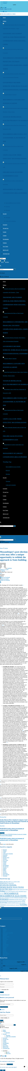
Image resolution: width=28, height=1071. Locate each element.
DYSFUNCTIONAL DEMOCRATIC (8, 886)
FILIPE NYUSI (22, 889)
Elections (8, 210)
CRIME (18, 881)
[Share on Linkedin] (14, 581)
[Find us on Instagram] (4, 7)
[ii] (18, 613)
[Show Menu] (0, 535)
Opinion (5, 242)
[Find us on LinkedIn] (3, 7)
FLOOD (26, 889)
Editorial (5, 856)
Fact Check (5, 246)
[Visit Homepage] (8, 14)
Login (5, 11)
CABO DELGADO (7, 881)
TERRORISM (3, 904)
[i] (22, 585)
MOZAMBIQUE (11, 893)
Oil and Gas (5, 228)
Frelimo (2, 891)
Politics (4, 21)
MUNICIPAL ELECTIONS (9, 897)
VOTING (23, 905)
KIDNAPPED (21, 891)
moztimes (9, 568)
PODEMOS (4, 899)
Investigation (6, 239)
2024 (1, 881)
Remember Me (5, 989)
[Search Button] (0, 265)
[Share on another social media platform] (14, 582)
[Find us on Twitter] (1, 7)
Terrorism (8, 217)
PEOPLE (25, 897)
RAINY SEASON (11, 902)
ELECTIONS (18, 887)
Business (5, 849)
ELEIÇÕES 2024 (6, 889)
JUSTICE (16, 891)
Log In (2, 1009)
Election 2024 (6, 857)
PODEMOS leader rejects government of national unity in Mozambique (12, 839)
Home (4, 17)
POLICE (8, 206)
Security (5, 213)
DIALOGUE (11, 883)
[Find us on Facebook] (0, 7)
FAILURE (17, 889)
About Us (5, 1)
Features (5, 861)
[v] (7, 742)
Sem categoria (6, 874)
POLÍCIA (24, 899)
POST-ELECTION (3, 901)
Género (4, 864)
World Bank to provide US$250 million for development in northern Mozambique (12, 970)
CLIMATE (15, 881)
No (4, 1070)
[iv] (23, 730)
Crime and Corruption (11, 221)
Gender (4, 232)
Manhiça (25, 891)
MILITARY (2, 893)
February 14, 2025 (4, 569)
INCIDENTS (13, 891)
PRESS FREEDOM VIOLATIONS (12, 901)
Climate (4, 235)
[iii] (3, 625)
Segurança (5, 873)
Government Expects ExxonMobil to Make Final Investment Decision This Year (14, 961)
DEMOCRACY (4, 883)
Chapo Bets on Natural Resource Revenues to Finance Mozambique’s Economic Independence (15, 964)
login (4, 844)
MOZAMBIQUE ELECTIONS (13, 203)
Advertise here (6, 253)
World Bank (2, 906)
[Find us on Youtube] (5, 7)
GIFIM (9, 891)
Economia (5, 855)
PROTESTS (20, 901)
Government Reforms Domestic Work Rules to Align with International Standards (15, 86)
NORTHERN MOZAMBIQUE (19, 897)
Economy (5, 224)
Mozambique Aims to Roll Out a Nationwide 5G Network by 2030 (15, 137)
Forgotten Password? (5, 994)
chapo (12, 881)
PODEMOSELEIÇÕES (14, 899)
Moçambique (2, 897)
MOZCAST (5, 250)
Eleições (5, 858)
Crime (4, 852)
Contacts (5, 3)
